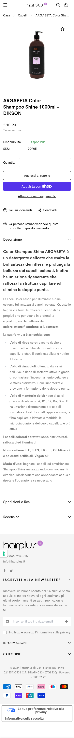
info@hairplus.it (14, 561)
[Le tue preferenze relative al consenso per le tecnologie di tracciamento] (3, 553)
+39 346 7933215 (15, 556)
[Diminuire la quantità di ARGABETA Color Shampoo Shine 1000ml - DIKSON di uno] (23, 162)
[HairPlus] (37, 5)
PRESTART (39, 677)
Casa (6, 15)
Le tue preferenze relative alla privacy (41, 710)
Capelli (22, 15)
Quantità (9, 162)
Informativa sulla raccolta (24, 718)
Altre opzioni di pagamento (37, 196)
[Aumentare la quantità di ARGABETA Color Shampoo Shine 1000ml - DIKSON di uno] (66, 162)
